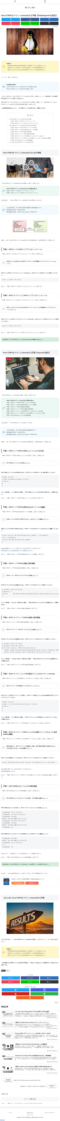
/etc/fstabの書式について (7, 771)
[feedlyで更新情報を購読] (44, 993)
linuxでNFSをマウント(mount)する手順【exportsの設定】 (23, 125)
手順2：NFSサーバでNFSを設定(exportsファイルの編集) (24, 129)
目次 (28, 115)
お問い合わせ (30, 1112)
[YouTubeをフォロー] (15, 993)
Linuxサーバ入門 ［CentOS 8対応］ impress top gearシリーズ (27, 879)
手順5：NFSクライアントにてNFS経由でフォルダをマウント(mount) (27, 136)
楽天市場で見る (32, 883)
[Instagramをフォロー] (44, 990)
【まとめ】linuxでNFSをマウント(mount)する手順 (21, 142)
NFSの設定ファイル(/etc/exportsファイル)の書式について (16, 550)
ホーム (10, 1112)
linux (8, 970)
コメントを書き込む (30, 1099)
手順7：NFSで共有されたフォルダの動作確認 (21, 140)
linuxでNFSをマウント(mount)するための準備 (20, 119)
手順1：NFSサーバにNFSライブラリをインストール (23, 121)
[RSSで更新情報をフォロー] (30, 997)
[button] (55, 517)
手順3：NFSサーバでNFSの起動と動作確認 (21, 131)
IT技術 (3, 970)
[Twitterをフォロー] (15, 990)
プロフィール (30, 1114)
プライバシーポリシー (49, 1112)
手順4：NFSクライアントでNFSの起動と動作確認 (22, 133)
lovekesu (2, 1120)
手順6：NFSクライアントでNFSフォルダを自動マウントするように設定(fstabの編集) (31, 138)
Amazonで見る (18, 883)
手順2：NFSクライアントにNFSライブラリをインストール (25, 123)
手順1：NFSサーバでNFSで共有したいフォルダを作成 (24, 127)
